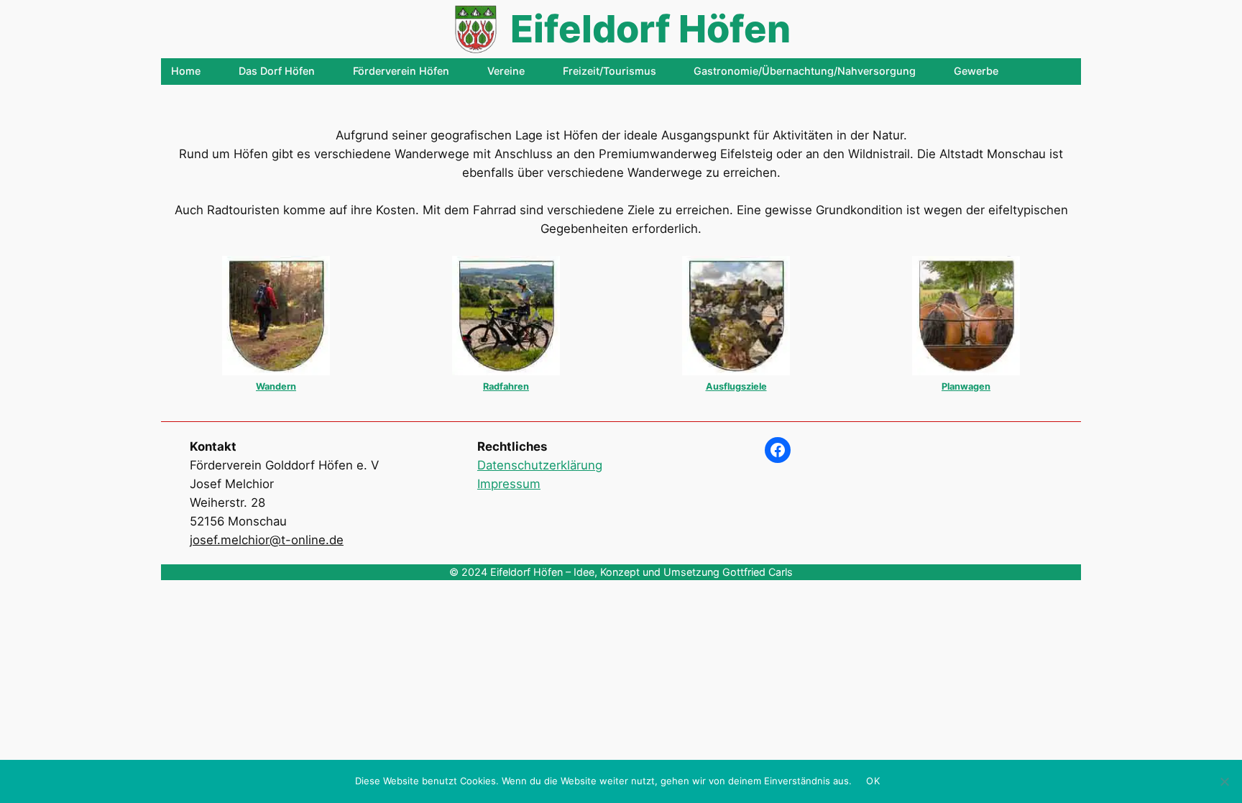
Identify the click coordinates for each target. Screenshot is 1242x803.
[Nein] (1224, 781)
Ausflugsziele (736, 386)
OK (873, 780)
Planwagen (966, 386)
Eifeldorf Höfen (650, 29)
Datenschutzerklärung (539, 465)
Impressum (508, 484)
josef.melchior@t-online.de (267, 540)
